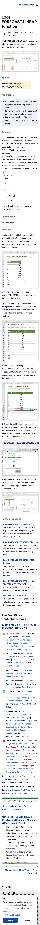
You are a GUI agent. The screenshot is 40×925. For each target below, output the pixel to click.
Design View (11, 714)
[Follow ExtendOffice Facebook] (4, 893)
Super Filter (25, 730)
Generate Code (23, 640)
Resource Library (13, 721)
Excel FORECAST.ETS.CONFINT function (20, 542)
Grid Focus (26, 711)
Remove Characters (18, 744)
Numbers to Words (19, 762)
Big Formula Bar (26, 714)
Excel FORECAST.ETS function (16, 524)
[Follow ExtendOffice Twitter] (9, 893)
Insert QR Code (17, 756)
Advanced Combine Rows (22, 769)
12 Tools (26, 741)
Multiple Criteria (26, 670)
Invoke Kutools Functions (17, 649)
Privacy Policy (15, 915)
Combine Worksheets (23, 724)
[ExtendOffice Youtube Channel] (14, 893)
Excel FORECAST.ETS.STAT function (19, 581)
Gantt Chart (22, 747)
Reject (27, 920)
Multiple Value (12, 673)
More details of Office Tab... (17, 870)
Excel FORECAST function (14, 596)
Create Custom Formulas (17, 643)
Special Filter (11, 733)
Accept (10, 920)
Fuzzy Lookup (20, 676)
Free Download (18, 809)
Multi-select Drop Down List (23, 687)
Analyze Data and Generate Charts (21, 646)
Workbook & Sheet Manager (18, 717)
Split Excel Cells (12, 772)
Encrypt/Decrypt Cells (15, 727)
